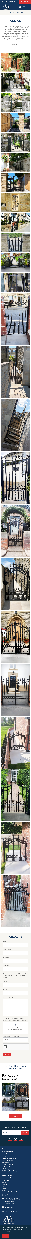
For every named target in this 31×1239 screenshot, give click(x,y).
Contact (4, 1189)
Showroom (5, 1184)
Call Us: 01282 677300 (9, 2)
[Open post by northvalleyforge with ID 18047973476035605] (9, 1090)
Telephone (6, 958)
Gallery (4, 1182)
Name (5, 942)
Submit (7, 1054)
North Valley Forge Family (9, 1171)
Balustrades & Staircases (9, 1158)
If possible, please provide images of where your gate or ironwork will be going (15, 1019)
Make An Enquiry (24, 2)
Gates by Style (6, 1162)
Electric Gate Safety (7, 1160)
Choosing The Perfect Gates (10, 1178)
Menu (27, 7)
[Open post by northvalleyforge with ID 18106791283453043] (9, 1104)
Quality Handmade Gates (18, 13)
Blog (3, 1187)
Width (5, 982)
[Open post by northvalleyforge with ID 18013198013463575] (22, 1090)
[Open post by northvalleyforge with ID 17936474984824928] (22, 1104)
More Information (8, 998)
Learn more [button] (6, 1231)
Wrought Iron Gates (7, 1152)
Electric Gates (6, 1167)
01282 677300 (9, 1207)
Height (5, 990)
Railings (4, 1156)
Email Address (7, 950)
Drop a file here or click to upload (16, 1028)
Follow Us (15, 1116)
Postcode (6, 966)
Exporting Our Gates (8, 1165)
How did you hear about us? (11, 1036)
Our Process (5, 1180)
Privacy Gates (6, 1154)
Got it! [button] (5, 1236)
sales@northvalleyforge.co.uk (13, 1212)
